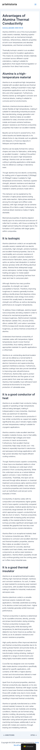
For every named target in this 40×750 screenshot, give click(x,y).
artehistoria (9, 4)
